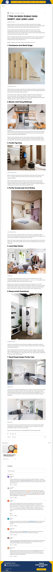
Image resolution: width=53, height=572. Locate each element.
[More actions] (45, 13)
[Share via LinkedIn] (12, 433)
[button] (17, 2)
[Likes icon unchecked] (10, 485)
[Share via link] (15, 433)
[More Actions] (45, 476)
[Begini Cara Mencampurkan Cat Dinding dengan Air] (9, 449)
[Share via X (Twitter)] (10, 433)
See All (50, 442)
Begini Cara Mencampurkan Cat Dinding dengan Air (9, 455)
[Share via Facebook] (7, 433)
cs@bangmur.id (9, 568)
